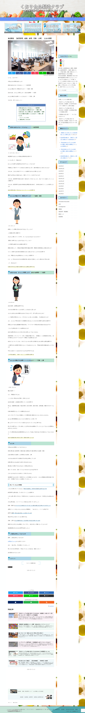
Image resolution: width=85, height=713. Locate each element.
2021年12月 (61, 178)
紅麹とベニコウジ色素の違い (65, 99)
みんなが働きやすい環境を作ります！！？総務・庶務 (30, 109)
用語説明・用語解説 (63, 211)
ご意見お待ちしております (24, 119)
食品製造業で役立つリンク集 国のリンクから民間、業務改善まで (48, 709)
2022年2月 (61, 173)
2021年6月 (61, 193)
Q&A (60, 204)
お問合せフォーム (12, 541)
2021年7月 (61, 191)
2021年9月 (61, 186)
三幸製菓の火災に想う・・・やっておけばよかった (67, 115)
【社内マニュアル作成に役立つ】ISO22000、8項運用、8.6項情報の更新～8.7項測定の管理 (68, 110)
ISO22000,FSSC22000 (64, 201)
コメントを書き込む (31, 563)
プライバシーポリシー (30, 709)
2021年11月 (61, 181)
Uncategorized (62, 206)
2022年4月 (61, 171)
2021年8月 (61, 188)
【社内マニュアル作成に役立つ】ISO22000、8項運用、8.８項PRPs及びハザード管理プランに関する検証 (68, 103)
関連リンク (61, 214)
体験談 (60, 209)
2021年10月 (61, 183)
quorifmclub (71, 139)
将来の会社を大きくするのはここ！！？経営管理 (29, 107)
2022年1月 (61, 176)
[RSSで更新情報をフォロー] (46, 602)
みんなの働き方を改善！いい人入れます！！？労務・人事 (31, 113)
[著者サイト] (15, 602)
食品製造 (61, 216)
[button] (76, 90)
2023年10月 (61, 168)
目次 (29, 105)
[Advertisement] (31, 579)
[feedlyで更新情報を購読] (31, 602)
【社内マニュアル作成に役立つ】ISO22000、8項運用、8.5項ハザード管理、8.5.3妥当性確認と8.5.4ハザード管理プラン (68, 121)
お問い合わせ (22, 709)
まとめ (20, 115)
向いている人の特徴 (24, 117)
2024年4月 (61, 166)
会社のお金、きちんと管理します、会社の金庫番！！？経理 (31, 111)
